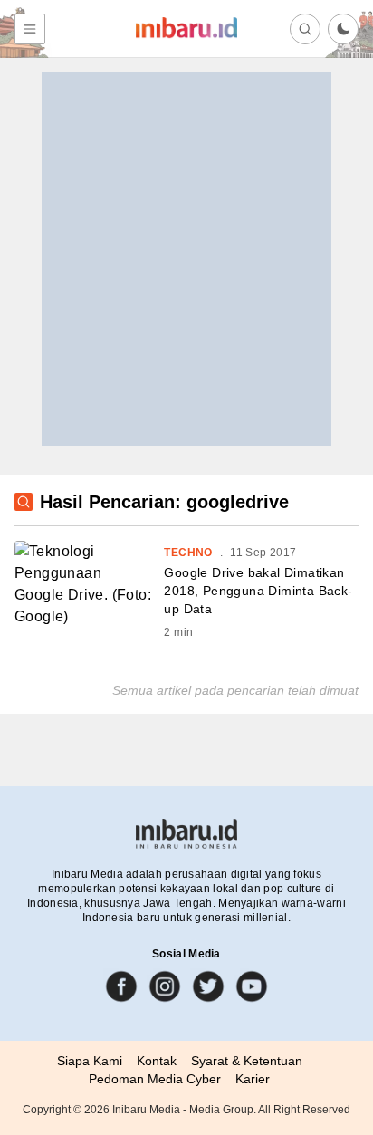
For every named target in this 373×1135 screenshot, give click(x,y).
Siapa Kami (89, 1060)
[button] (343, 29)
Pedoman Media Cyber (155, 1079)
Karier (252, 1079)
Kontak (157, 1060)
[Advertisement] (186, 259)
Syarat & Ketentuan (246, 1060)
